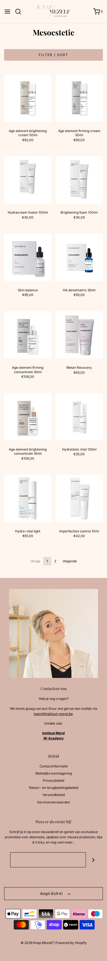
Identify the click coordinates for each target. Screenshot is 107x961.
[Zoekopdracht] (20, 11)
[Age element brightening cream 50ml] (28, 98)
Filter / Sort (53, 55)
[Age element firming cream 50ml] (79, 98)
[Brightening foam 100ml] (79, 180)
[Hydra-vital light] (28, 498)
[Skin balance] (28, 257)
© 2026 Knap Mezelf (37, 943)
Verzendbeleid (54, 795)
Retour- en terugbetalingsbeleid (53, 788)
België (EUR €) (51, 894)
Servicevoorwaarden (53, 802)
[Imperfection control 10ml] (79, 498)
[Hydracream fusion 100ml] (28, 180)
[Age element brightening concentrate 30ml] (28, 416)
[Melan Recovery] (79, 335)
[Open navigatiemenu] (7, 11)
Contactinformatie (54, 766)
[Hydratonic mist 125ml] (79, 416)
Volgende (70, 561)
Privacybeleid (53, 780)
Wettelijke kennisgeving (53, 773)
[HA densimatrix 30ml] (79, 257)
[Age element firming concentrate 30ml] (28, 335)
